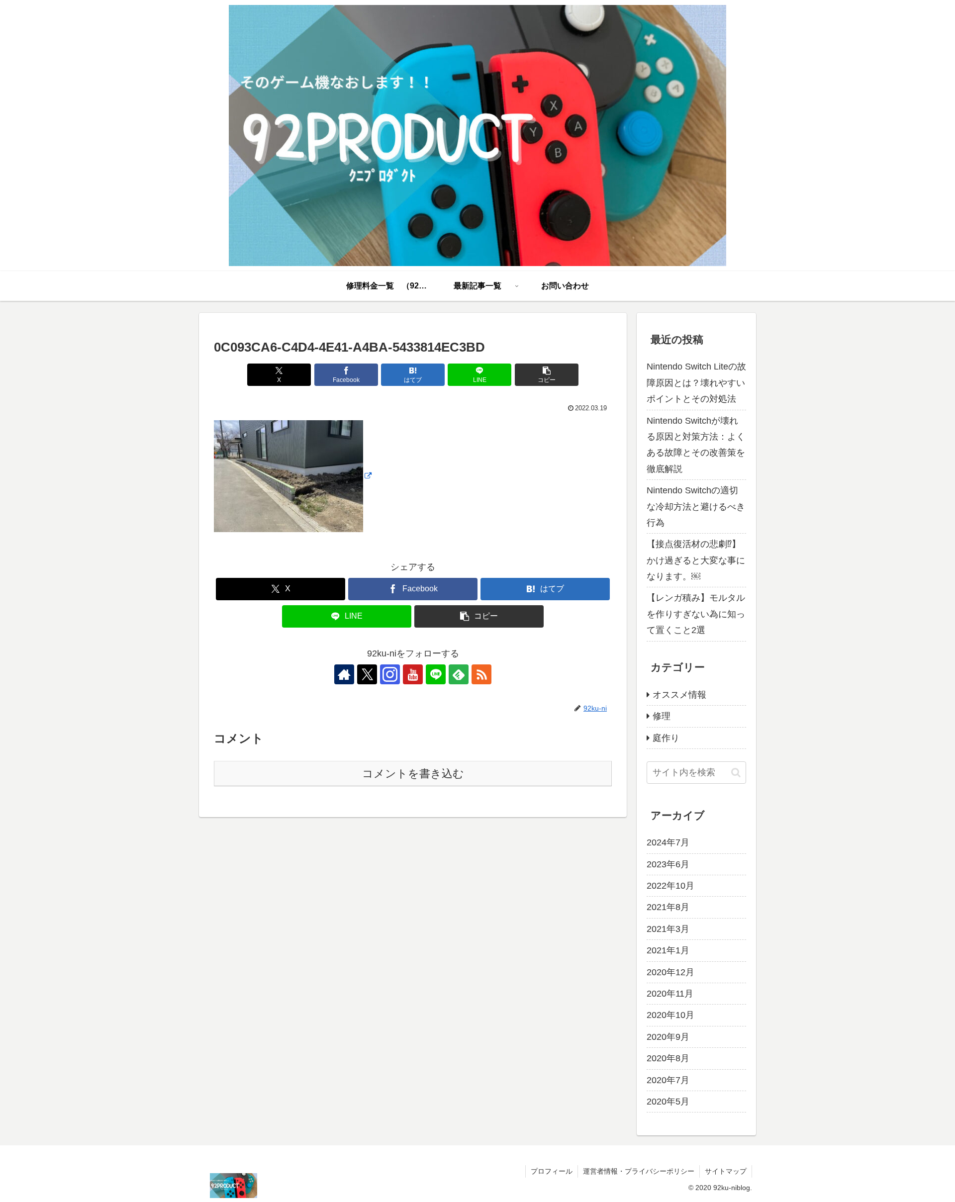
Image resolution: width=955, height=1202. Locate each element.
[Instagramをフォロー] (390, 674)
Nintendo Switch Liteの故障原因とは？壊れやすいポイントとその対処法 (696, 383)
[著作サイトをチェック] (344, 674)
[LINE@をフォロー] (436, 674)
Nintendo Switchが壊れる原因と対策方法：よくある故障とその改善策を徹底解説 (696, 445)
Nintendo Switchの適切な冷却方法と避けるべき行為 (696, 506)
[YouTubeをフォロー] (413, 674)
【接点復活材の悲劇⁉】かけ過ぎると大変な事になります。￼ (696, 560)
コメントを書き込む (413, 773)
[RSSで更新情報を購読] (481, 674)
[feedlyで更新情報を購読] (459, 674)
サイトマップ (726, 1171)
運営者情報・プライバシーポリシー (638, 1171)
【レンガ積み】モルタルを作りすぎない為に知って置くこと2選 (696, 614)
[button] (546, 375)
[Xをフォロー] (367, 674)
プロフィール (552, 1171)
